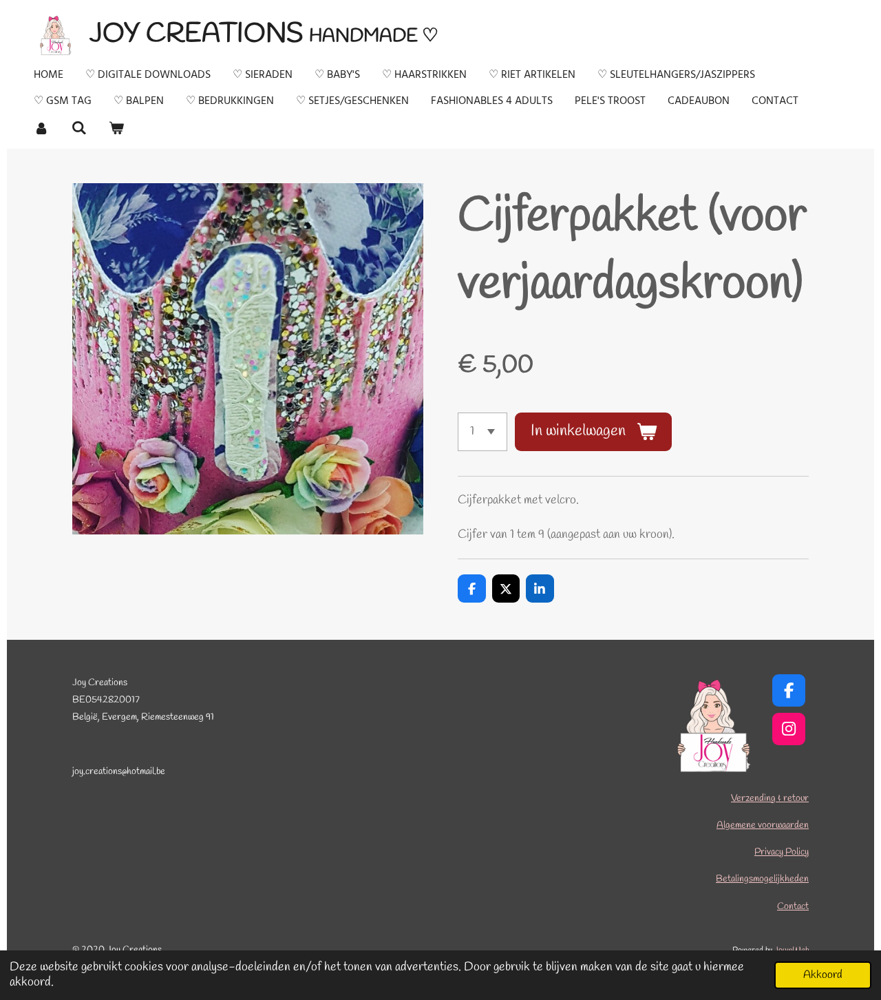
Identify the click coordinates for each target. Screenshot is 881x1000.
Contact (793, 906)
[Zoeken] (78, 128)
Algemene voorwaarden (763, 825)
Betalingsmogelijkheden (762, 879)
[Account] (41, 128)
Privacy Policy (781, 852)
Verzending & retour (770, 798)
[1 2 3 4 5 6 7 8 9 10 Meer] (482, 432)
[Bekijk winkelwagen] (116, 128)
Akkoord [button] (822, 975)
